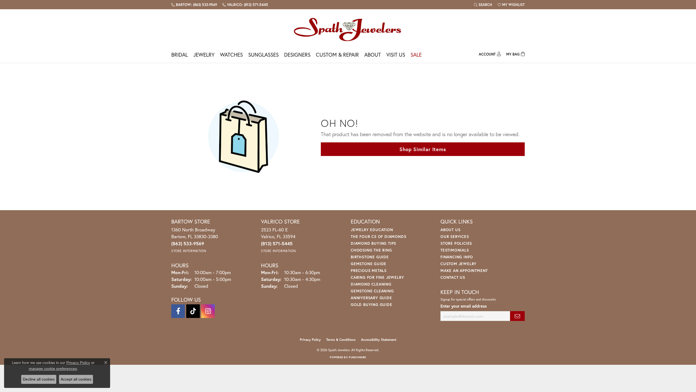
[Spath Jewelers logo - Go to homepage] (348, 29)
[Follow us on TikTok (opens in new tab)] (193, 311)
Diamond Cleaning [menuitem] (371, 284)
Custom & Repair (337, 54)
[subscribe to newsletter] (517, 316)
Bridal (179, 54)
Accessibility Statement (378, 340)
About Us (450, 229)
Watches (231, 54)
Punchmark (357, 357)
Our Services (454, 236)
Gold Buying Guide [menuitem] (371, 304)
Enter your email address (463, 306)
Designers (297, 54)
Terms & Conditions (341, 340)
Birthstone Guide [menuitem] (370, 256)
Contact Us (452, 277)
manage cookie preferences (53, 368)
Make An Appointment (464, 270)
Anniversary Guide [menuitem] (371, 297)
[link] (194, 4)
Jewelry (204, 54)
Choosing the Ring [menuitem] (371, 250)
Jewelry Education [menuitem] (372, 229)
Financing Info (456, 256)
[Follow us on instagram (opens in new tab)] (208, 311)
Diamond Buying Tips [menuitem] (373, 243)
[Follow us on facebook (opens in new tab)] (178, 311)
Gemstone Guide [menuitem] (368, 263)
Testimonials (454, 250)
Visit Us (395, 54)
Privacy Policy (310, 340)
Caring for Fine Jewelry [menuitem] (377, 277)
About (372, 54)
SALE (416, 54)
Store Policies (456, 243)
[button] (483, 4)
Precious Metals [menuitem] (369, 270)
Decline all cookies (39, 379)
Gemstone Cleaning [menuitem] (372, 290)
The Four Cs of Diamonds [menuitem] (378, 236)
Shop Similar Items (422, 149)
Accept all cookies (76, 379)
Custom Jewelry (458, 263)
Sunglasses (263, 54)
